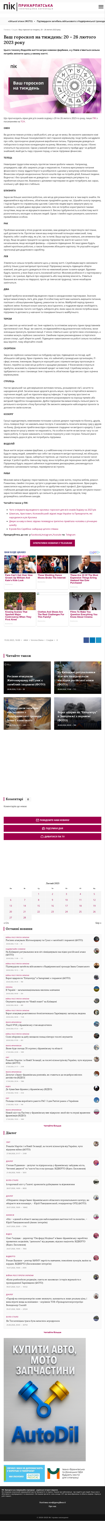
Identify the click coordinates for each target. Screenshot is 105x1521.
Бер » (98, 922)
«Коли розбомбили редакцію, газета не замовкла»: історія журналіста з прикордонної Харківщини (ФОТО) (43, 1281)
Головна (7, 29)
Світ (7, 1057)
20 (10, 911)
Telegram (70, 534)
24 (66, 911)
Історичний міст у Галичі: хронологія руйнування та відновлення (40, 1184)
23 (52, 911)
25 (80, 911)
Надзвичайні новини (15, 949)
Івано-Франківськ (13, 1022)
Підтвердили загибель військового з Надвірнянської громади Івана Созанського (53, 21)
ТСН (23, 121)
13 (10, 905)
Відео (8, 1086)
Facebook (36, 534)
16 (52, 905)
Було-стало (12, 1180)
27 (10, 917)
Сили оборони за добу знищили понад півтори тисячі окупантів (39, 1037)
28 (24, 917)
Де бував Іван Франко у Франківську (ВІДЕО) (29, 1089)
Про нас (52, 1506)
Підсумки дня (54, 828)
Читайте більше (52, 1125)
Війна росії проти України (17, 937)
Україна (9, 987)
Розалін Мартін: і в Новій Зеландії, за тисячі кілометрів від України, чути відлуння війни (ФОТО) (49, 1061)
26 (94, 911)
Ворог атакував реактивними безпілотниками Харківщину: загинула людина (46, 1013)
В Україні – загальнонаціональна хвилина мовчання (33, 990)
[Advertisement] (43, 764)
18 (80, 905)
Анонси (10, 1215)
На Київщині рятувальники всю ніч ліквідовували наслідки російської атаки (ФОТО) (46, 953)
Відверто (10, 1256)
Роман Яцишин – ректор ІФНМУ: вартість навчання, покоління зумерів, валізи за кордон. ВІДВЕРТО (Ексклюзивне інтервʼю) (48, 1262)
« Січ (6, 922)
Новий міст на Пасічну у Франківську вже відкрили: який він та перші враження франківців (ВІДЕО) (48, 1114)
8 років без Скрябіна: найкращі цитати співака (33, 528)
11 (80, 899)
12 (94, 899)
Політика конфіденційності (52, 1502)
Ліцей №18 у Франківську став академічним (29, 1025)
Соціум (14, 29)
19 (94, 905)
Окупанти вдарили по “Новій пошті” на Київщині (31, 1001)
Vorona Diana (37, 640)
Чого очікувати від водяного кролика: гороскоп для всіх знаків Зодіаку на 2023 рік (52, 509)
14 (24, 905)
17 (66, 905)
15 (38, 905)
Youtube (57, 534)
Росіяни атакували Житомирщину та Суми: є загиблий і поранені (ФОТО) (26, 680)
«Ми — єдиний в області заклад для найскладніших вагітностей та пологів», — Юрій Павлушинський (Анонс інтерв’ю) (46, 1221)
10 (66, 899)
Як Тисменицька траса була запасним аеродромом (33, 1321)
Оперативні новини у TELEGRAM (52, 543)
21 (24, 911)
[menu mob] (101, 7)
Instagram (47, 534)
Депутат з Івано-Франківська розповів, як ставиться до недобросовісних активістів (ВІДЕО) (44, 1076)
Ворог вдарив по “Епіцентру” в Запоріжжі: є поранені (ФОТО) (77, 716)
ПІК (94, 118)
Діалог (11, 1133)
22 (38, 911)
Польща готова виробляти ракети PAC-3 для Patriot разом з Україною (42, 1101)
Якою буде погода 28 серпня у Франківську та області (34, 1048)
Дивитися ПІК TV (54, 836)
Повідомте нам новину (54, 820)
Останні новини (19, 929)
